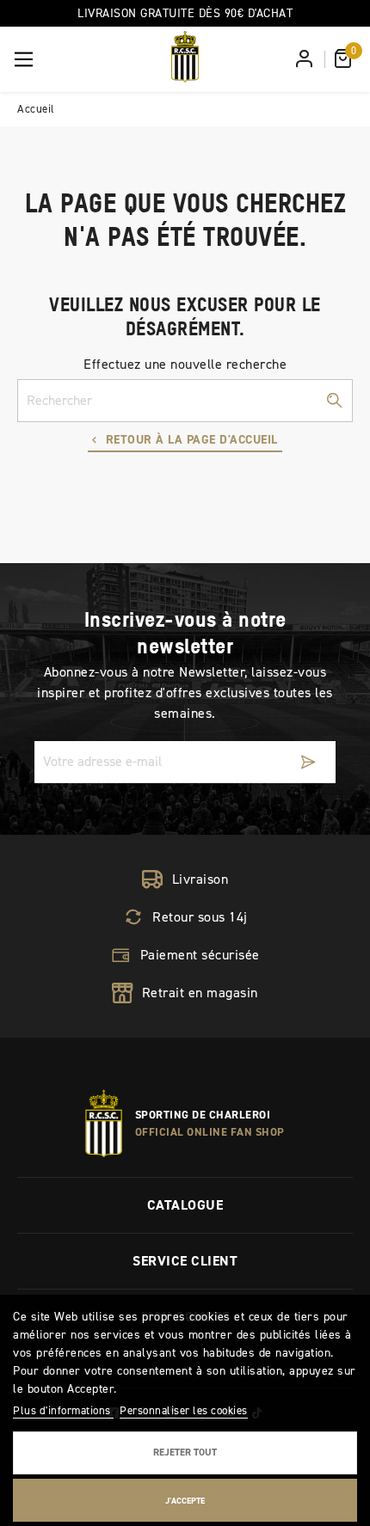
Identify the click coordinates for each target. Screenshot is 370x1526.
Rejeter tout (185, 1452)
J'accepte (185, 1500)
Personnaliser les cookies (184, 1410)
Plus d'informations (63, 1410)
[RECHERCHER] (334, 400)
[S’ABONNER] (308, 762)
